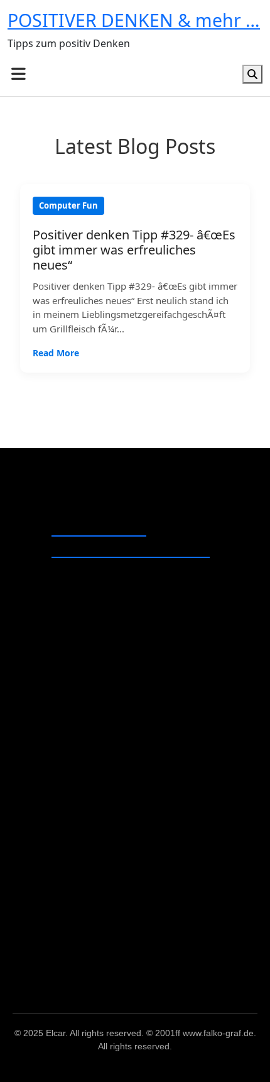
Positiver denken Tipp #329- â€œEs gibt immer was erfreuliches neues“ (134, 250)
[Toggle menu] (19, 74)
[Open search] (252, 74)
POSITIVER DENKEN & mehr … (134, 20)
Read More (56, 353)
